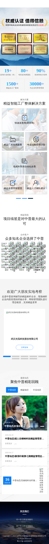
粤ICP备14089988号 (24, 541)
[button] (44, 36)
